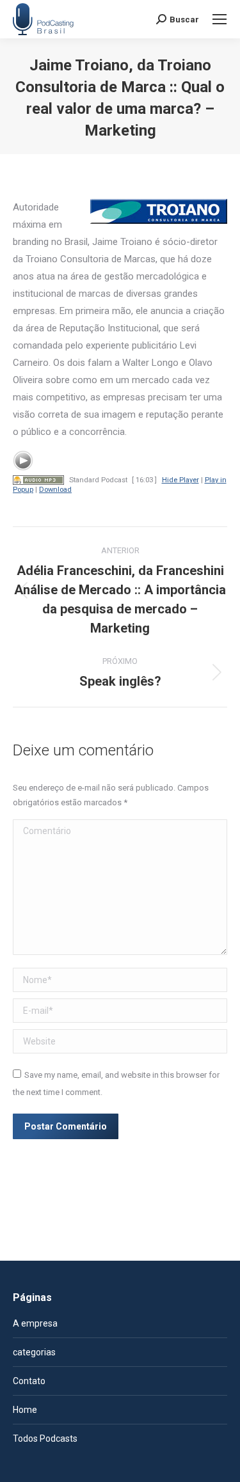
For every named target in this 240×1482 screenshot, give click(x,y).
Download (55, 489)
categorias (34, 1352)
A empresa (35, 1323)
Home (25, 1410)
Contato (29, 1381)
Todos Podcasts (45, 1438)
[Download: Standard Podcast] (38, 480)
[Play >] (23, 460)
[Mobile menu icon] (219, 19)
